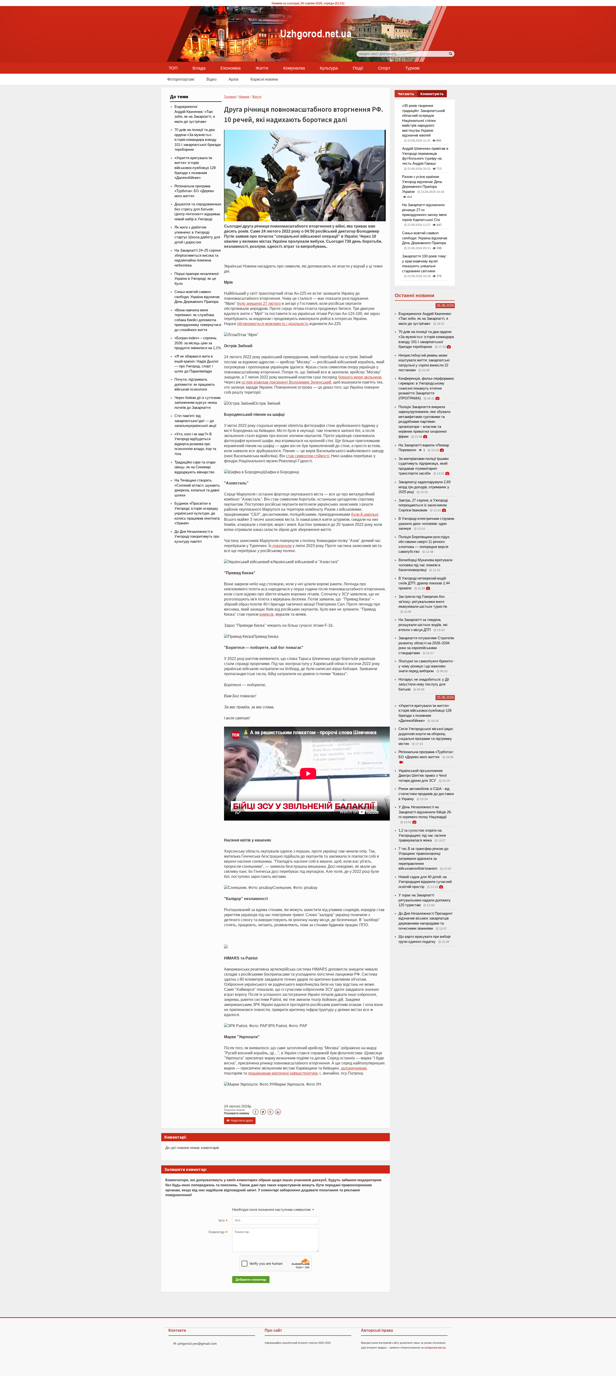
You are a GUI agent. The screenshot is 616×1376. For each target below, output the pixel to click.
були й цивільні (364, 514)
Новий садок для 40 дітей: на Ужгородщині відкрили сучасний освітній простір (425, 882)
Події (358, 68)
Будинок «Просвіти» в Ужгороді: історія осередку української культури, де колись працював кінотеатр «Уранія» (197, 513)
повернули (281, 545)
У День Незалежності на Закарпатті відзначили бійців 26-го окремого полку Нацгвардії (425, 812)
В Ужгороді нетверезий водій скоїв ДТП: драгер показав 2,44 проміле (424, 583)
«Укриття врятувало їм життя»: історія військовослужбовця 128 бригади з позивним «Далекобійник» (195, 168)
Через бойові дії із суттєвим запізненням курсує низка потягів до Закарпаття (197, 403)
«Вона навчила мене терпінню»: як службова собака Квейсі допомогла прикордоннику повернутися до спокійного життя (197, 320)
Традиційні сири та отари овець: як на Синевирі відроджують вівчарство (194, 467)
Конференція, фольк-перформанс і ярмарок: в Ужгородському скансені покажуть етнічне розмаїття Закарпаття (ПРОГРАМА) (426, 388)
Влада (198, 68)
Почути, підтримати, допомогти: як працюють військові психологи (194, 384)
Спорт (384, 68)
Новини (244, 96)
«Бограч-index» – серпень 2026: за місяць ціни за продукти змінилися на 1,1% (197, 343)
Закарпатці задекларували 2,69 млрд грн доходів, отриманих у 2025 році (424, 487)
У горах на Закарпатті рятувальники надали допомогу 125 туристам (424, 900)
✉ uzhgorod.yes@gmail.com (195, 1343)
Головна (230, 96)
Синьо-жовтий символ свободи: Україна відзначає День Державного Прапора (197, 297)
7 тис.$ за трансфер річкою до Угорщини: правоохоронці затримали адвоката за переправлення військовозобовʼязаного (423, 858)
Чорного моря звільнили (359, 377)
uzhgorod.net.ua (435, 1347)
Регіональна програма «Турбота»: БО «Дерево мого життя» (194, 191)
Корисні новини (264, 79)
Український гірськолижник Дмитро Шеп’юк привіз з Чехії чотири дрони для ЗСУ (422, 776)
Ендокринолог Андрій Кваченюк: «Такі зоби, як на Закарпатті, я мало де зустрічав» (425, 319)
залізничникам (353, 1068)
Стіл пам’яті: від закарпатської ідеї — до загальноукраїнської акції (195, 421)
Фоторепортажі (180, 79)
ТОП (173, 68)
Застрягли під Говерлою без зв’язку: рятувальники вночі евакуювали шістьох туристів (422, 601)
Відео (211, 79)
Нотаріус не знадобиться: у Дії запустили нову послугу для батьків (423, 684)
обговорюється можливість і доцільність (272, 323)
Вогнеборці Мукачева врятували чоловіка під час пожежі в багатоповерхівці (425, 565)
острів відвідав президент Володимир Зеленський (286, 382)
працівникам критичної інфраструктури (283, 1073)
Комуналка (294, 68)
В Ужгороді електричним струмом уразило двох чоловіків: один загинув (426, 523)
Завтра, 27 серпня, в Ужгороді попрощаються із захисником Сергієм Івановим (423, 505)
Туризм (412, 68)
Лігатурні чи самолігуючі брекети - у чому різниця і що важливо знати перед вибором (426, 666)
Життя (262, 68)
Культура (329, 68)
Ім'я (222, 1221)
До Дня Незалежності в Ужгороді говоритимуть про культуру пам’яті (196, 536)
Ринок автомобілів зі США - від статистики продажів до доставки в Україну (426, 794)
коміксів (266, 614)
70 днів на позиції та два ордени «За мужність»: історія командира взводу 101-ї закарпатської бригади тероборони (197, 139)
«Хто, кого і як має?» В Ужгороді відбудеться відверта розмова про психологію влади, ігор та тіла (195, 444)
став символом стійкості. (308, 456)
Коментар (218, 1232)
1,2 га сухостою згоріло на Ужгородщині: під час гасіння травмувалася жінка (422, 835)
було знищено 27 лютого (259, 303)
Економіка (230, 68)
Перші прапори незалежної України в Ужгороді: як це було (196, 279)
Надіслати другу (240, 1120)
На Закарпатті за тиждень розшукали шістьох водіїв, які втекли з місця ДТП (422, 625)
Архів (233, 79)
